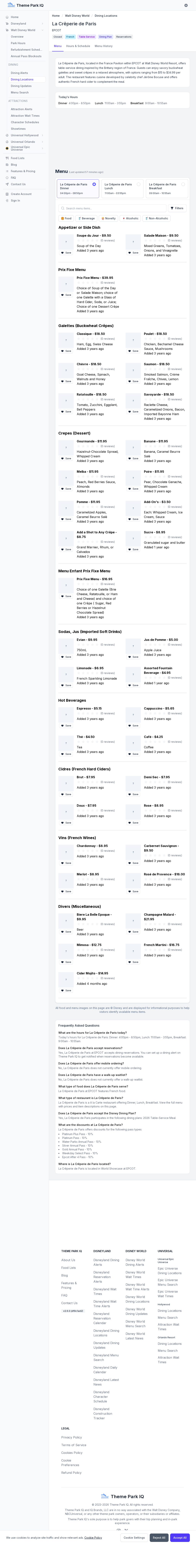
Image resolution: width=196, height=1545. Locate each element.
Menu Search (168, 1317)
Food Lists (68, 1268)
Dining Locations (106, 15)
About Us (68, 1260)
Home (56, 15)
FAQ (64, 1295)
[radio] (78, 188)
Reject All (159, 1537)
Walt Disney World (77, 15)
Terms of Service (73, 1445)
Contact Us (69, 1303)
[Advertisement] (122, 140)
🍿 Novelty (108, 218)
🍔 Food (66, 218)
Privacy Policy (71, 1437)
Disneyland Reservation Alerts (102, 1276)
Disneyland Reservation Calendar (102, 1318)
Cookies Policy (71, 1453)
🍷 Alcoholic (130, 218)
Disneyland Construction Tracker (102, 1413)
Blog (64, 1275)
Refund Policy (71, 1473)
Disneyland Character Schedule (101, 1396)
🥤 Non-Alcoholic (156, 218)
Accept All (180, 1537)
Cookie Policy (93, 1537)
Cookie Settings (134, 1537)
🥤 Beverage (86, 218)
